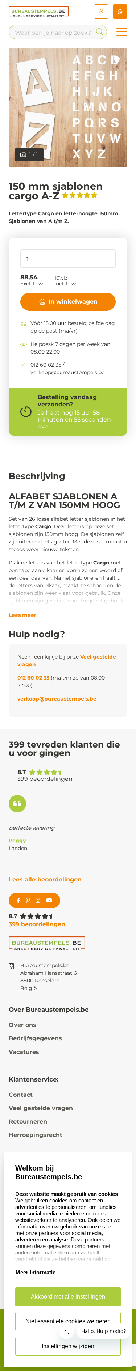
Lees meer (22, 615)
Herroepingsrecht (35, 1134)
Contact (21, 1094)
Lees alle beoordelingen (45, 879)
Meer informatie (35, 1272)
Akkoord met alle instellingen (68, 1297)
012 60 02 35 (33, 677)
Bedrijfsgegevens (35, 1038)
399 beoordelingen (37, 924)
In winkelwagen (73, 301)
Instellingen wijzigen (68, 1346)
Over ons (22, 1024)
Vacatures (24, 1052)
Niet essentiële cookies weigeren (68, 1321)
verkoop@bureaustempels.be (56, 698)
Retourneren (28, 1121)
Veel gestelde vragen (41, 1108)
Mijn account (101, 11)
